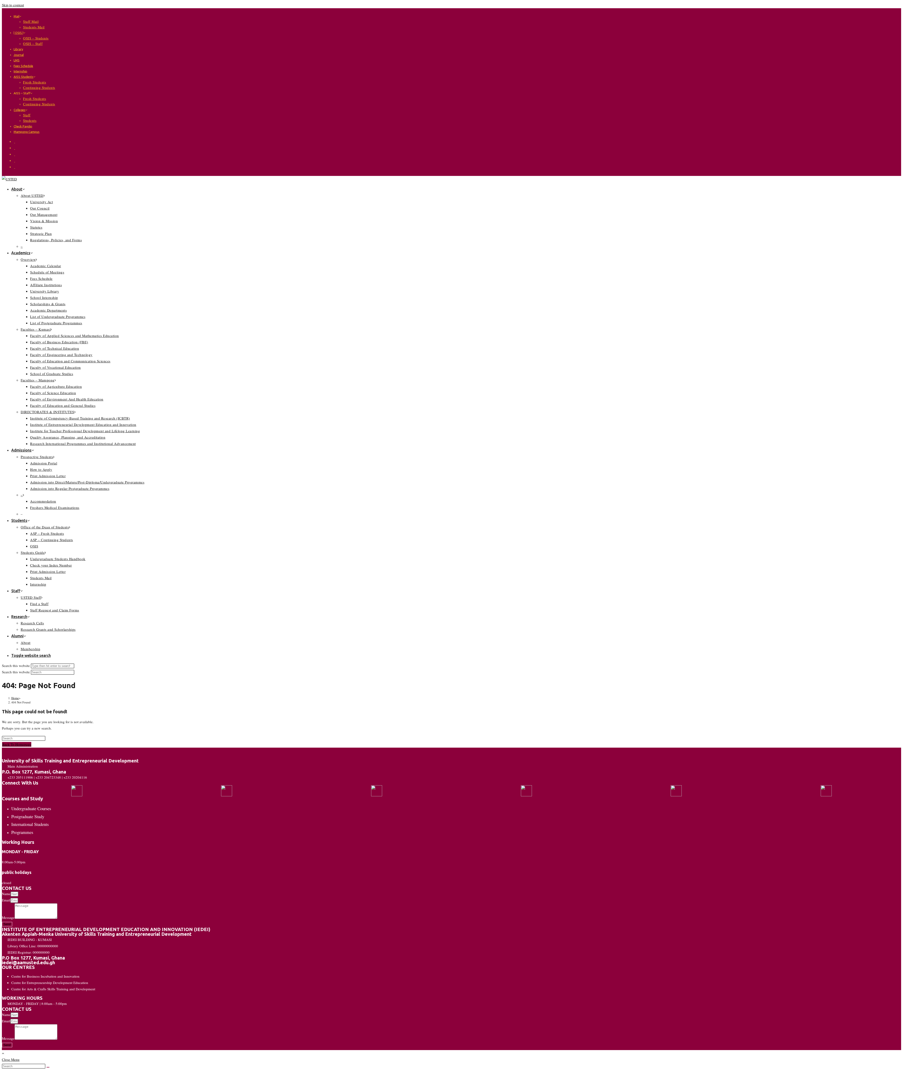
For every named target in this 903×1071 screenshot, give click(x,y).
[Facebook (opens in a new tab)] (15, 147)
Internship (20, 71)
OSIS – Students (36, 38)
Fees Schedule (23, 65)
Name (6, 893)
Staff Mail (31, 21)
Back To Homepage (16, 744)
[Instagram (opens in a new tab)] (15, 154)
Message (8, 917)
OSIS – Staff (33, 43)
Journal (19, 54)
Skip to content (13, 5)
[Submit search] (48, 1067)
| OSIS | (18, 32)
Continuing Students (39, 87)
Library (18, 49)
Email (6, 900)
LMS (17, 60)
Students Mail (34, 27)
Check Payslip (23, 126)
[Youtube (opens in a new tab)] (15, 166)
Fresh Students (34, 82)
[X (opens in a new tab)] (15, 141)
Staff (27, 115)
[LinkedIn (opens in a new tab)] (15, 160)
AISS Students (23, 76)
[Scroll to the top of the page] (3, 1053)
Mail (16, 16)
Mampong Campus (27, 131)
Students (29, 120)
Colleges (19, 109)
